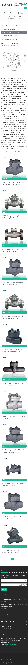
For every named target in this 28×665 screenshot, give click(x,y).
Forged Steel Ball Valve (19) (10, 36)
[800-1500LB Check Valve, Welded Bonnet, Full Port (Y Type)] (14, 535)
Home (10, 16)
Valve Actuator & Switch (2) (9, 39)
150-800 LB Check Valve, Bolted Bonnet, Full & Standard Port (12, 351)
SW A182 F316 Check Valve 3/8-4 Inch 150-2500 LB (14, 418)
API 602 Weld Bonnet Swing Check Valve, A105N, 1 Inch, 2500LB (13, 183)
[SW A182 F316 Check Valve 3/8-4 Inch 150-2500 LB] (14, 401)
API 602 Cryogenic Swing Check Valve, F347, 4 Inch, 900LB (14, 217)
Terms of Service (15, 660)
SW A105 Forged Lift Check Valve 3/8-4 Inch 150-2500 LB (14, 451)
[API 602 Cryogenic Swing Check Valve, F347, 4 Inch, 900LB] (14, 201)
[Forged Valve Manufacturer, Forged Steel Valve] (6, 5)
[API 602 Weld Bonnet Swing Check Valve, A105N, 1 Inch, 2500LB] (14, 167)
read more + (6, 179)
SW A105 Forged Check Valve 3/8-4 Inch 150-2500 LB (13, 384)
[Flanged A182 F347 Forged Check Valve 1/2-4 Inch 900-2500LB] (14, 301)
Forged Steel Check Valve (14, 18)
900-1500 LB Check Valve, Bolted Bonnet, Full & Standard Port (12, 518)
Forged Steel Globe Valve (7, 621)
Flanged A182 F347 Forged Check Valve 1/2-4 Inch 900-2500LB (12, 317)
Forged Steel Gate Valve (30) (10, 26)
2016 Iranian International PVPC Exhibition (13, 599)
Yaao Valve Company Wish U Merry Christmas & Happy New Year (14, 605)
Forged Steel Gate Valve (7, 619)
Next (22, 559)
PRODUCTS (16, 16)
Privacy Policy (5, 660)
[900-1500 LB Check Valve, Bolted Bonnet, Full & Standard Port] (14, 502)
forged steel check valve (8, 45)
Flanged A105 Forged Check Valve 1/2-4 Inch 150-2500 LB (12, 484)
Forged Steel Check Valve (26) (10, 32)
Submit (4, 589)
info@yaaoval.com (10, 644)
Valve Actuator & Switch (7, 628)
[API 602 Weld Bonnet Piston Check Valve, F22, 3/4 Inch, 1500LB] (14, 268)
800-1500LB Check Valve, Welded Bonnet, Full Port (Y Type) (12, 551)
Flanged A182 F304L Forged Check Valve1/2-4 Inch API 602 (13, 250)
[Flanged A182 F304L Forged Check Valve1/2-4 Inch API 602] (14, 234)
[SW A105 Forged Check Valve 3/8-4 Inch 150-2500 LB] (14, 368)
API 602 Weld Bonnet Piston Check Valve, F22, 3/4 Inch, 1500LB (13, 284)
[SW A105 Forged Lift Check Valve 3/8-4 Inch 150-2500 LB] (14, 435)
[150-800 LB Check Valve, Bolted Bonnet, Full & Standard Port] (14, 335)
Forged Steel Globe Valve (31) (10, 29)
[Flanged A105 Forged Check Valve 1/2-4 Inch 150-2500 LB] (14, 468)
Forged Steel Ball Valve (7, 626)
